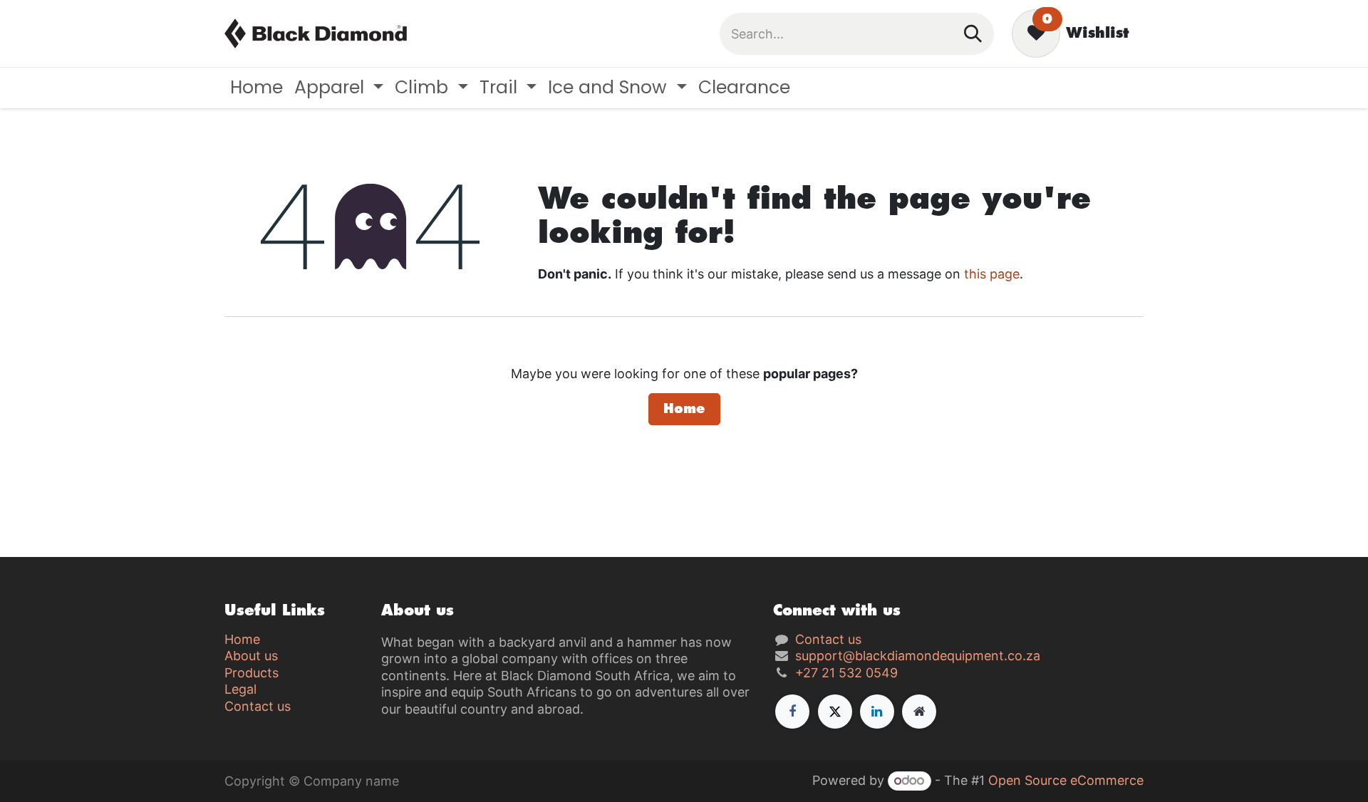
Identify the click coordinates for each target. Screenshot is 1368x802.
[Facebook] (792, 711)
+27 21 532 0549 (846, 672)
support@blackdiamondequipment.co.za (917, 655)
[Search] (973, 34)
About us (251, 655)
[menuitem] (256, 88)
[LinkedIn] (877, 711)
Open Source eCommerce (1066, 780)
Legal (240, 689)
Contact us (257, 706)
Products (251, 672)
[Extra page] (919, 711)
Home (684, 408)
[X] (835, 711)
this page (992, 273)
